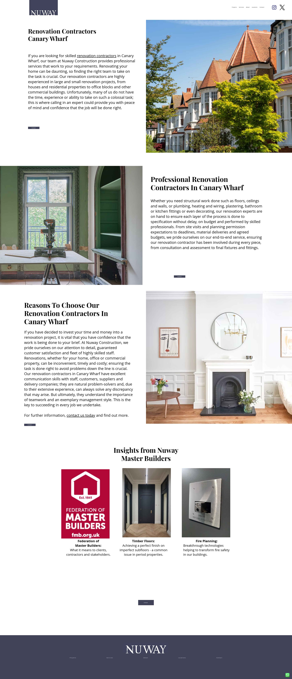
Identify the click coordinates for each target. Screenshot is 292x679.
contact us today (81, 415)
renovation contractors (96, 55)
